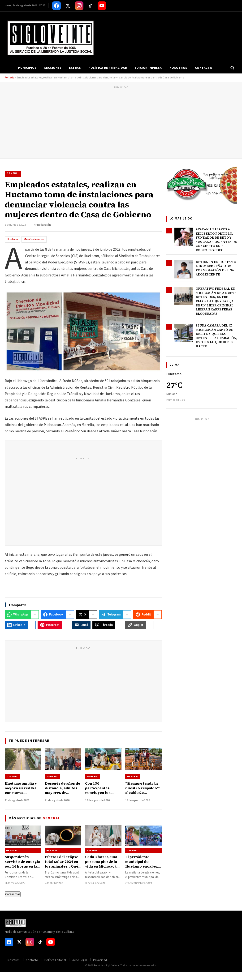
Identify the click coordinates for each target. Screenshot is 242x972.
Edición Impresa (148, 68)
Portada (9, 78)
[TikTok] (90, 5)
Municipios (27, 68)
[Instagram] (79, 5)
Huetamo (12, 239)
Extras (75, 68)
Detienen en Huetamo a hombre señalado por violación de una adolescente (216, 268)
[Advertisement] (121, 123)
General (13, 173)
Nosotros (178, 68)
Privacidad (100, 960)
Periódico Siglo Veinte (106, 965)
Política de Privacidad (107, 68)
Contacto (203, 68)
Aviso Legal (79, 960)
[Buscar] (232, 67)
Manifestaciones (34, 239)
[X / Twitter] (68, 5)
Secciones (53, 68)
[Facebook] (56, 5)
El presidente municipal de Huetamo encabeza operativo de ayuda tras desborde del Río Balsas (142, 868)
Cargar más (12, 894)
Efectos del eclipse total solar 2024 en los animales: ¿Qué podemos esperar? (61, 864)
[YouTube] (102, 5)
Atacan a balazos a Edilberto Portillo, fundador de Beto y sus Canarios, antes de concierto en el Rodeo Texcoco (216, 239)
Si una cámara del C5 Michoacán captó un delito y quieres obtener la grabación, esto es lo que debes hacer (216, 335)
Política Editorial (55, 960)
